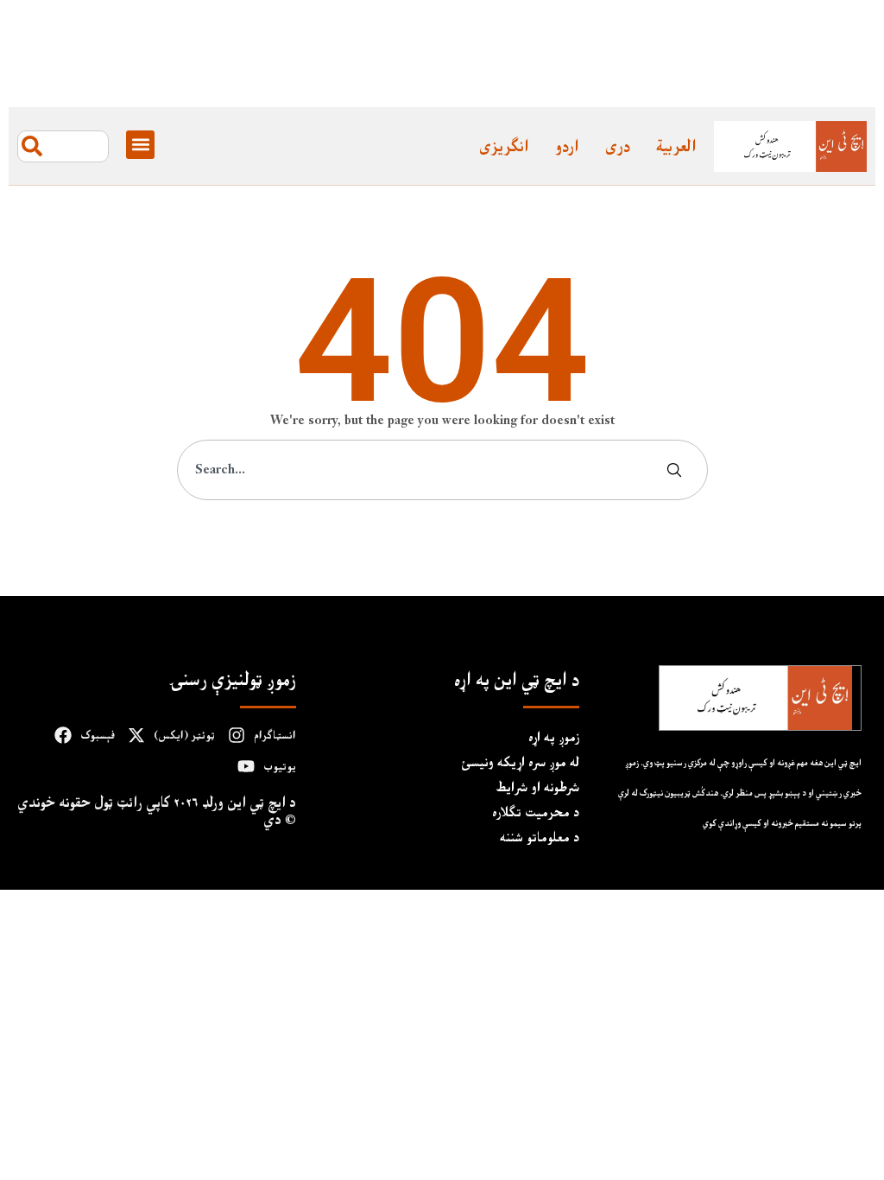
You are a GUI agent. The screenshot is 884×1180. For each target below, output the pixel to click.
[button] (140, 144)
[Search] (678, 470)
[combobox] (63, 146)
